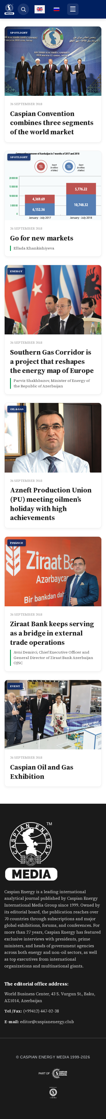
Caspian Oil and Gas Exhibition (41, 771)
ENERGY (16, 271)
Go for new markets (41, 238)
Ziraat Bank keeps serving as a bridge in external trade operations (52, 633)
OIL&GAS (17, 409)
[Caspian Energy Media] (9, 9)
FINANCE (16, 543)
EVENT (15, 686)
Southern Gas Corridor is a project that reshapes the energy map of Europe (52, 361)
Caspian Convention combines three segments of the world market (51, 123)
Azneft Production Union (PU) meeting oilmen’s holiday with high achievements (51, 504)
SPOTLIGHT (19, 32)
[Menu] (73, 9)
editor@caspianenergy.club (47, 1022)
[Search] (23, 9)
